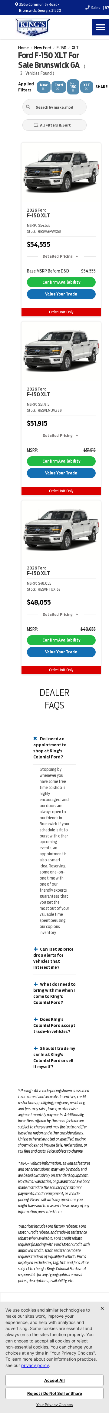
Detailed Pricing (58, 256)
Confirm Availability (61, 282)
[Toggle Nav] (100, 27)
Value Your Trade (61, 294)
